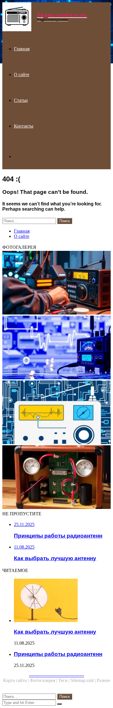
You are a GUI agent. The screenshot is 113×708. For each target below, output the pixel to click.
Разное (103, 680)
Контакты (23, 126)
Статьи (21, 100)
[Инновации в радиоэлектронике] (56, 283)
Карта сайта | (16, 680)
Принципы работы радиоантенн (58, 654)
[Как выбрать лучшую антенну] (62, 601)
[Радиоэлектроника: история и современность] (56, 412)
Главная (22, 48)
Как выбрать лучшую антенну (55, 632)
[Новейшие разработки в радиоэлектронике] (56, 348)
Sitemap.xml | (84, 680)
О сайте (21, 74)
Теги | (64, 680)
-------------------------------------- (56, 675)
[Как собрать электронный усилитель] (56, 477)
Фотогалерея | (44, 680)
